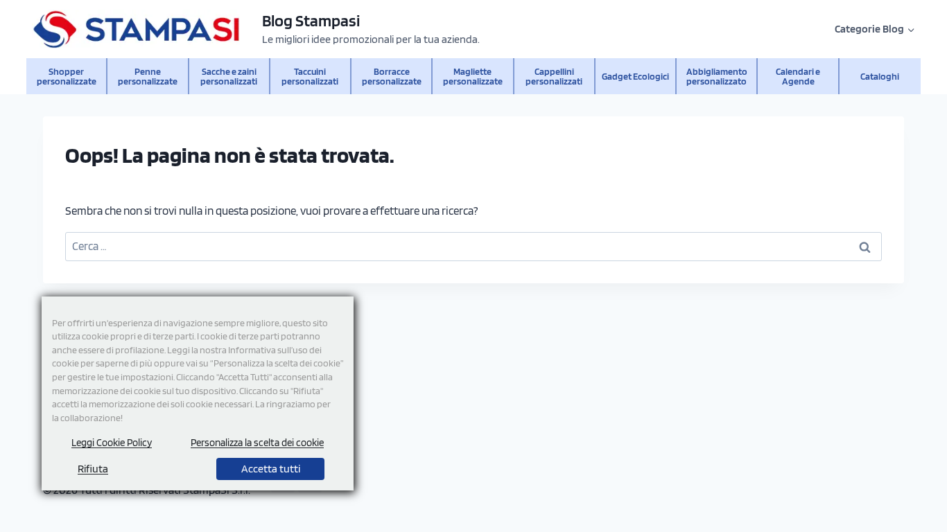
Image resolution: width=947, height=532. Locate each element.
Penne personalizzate (147, 76)
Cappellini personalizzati (553, 76)
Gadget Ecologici (635, 76)
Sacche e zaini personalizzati (228, 76)
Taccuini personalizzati (309, 76)
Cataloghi (879, 76)
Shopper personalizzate (66, 76)
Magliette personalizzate (473, 76)
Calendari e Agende (798, 76)
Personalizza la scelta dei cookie (257, 442)
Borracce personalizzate (392, 76)
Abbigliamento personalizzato (716, 76)
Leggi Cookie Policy (111, 442)
